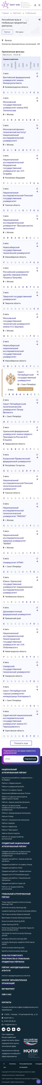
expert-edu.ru (9, 1018)
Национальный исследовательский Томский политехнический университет (18, 484)
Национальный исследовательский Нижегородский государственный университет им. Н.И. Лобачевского (14, 640)
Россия (16, 55)
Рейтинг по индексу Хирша (12, 790)
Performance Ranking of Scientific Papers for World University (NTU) (18, 929)
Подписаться (30, 759)
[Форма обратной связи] (38, 1081)
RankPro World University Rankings (14, 951)
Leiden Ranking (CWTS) (10, 924)
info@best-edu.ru (10, 1024)
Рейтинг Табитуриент (10, 830)
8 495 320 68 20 (10, 1021)
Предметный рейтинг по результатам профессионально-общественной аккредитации (16, 854)
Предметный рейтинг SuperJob (13, 883)
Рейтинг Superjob (8, 823)
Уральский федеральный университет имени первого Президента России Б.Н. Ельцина (17, 435)
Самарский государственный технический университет (16, 669)
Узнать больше (25, 389)
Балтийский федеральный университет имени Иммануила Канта (16, 80)
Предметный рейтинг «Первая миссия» (16, 871)
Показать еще (21, 743)
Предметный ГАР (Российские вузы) (15, 875)
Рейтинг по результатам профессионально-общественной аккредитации (14, 808)
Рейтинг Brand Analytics (11, 833)
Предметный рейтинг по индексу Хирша (17, 864)
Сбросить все (7, 55)
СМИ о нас (6, 994)
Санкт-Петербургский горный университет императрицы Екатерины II (17, 693)
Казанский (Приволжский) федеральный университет (17, 460)
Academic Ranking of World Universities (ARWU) (19, 911)
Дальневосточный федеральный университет (17, 613)
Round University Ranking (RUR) (13, 921)
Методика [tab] (19, 32)
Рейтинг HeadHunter (9, 827)
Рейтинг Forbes (7, 816)
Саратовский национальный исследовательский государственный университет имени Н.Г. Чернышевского (17, 721)
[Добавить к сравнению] (37, 73)
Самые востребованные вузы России (16, 793)
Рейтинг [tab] (7, 32)
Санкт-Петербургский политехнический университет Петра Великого (14, 408)
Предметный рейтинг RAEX (12, 868)
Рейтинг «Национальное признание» (16, 820)
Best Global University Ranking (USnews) (16, 918)
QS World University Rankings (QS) (14, 908)
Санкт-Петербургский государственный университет (27, 376)
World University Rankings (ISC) (13, 948)
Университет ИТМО (13, 562)
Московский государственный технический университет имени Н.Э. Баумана (16, 322)
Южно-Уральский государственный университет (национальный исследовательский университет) (18, 587)
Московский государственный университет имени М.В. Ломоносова (15, 106)
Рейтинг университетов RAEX (13, 787)
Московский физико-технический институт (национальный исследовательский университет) (14, 135)
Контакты (12, 1064)
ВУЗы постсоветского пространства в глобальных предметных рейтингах (16, 958)
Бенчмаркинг (8, 989)
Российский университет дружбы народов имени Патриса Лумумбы (16, 274)
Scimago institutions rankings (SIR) (14, 939)
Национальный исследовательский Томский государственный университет (18, 196)
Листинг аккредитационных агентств (16, 976)
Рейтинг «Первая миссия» (11, 783)
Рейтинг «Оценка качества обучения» (16, 802)
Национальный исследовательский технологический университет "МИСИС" (14, 511)
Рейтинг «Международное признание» (16, 813)
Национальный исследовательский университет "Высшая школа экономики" (18, 224)
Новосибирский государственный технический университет (16, 250)
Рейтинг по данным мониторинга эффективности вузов (14, 798)
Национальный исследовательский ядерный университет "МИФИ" (14, 539)
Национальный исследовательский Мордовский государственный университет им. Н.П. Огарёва (13, 166)
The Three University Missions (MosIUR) (16, 914)
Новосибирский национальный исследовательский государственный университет (13, 351)
